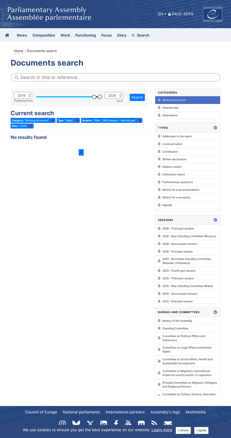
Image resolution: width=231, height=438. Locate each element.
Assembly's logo (165, 412)
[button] (215, 128)
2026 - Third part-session (178, 228)
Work (65, 35)
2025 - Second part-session (179, 293)
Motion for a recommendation (180, 189)
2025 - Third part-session (178, 278)
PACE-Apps (183, 14)
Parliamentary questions (177, 182)
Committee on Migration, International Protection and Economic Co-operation (186, 373)
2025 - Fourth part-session (179, 270)
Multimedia (196, 412)
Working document (174, 100)
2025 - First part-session (177, 301)
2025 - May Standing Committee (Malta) (187, 286)
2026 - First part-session (177, 251)
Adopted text (170, 107)
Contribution (170, 151)
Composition (43, 35)
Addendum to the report (177, 136)
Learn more (162, 430)
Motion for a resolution (176, 197)
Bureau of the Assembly (177, 320)
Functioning (85, 35)
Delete (52, 120)
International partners (125, 412)
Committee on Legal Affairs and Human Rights (187, 349)
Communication (172, 144)
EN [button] (160, 14)
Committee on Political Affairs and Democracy (183, 338)
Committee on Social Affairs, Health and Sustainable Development (187, 361)
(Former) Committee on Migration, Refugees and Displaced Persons (189, 384)
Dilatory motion (172, 166)
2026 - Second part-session (179, 243)
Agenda (167, 205)
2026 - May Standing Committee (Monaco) (189, 236)
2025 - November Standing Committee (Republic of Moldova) (186, 261)
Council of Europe (41, 412)
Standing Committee (175, 328)
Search (143, 35)
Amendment (170, 115)
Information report (173, 174)
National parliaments (81, 412)
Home (18, 51)
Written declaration (174, 159)
